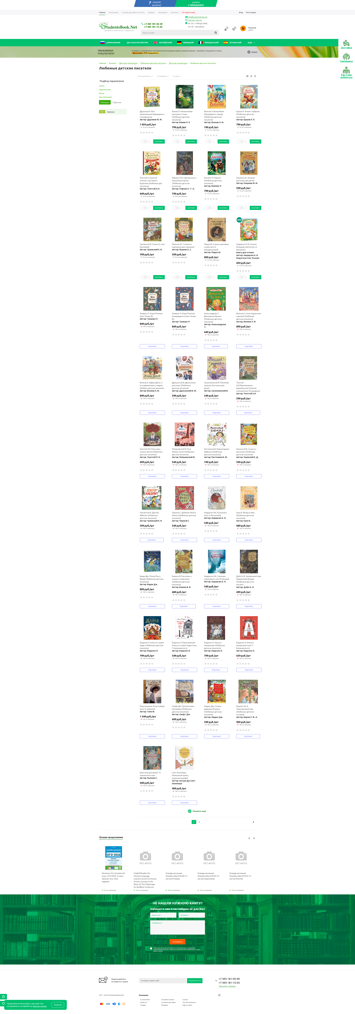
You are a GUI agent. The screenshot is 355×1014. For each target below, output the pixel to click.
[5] (152, 132)
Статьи (185, 999)
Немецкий (188, 43)
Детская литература (137, 43)
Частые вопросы (189, 1002)
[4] (149, 132)
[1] (141, 132)
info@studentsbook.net (197, 17)
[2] (144, 132)
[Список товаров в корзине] (248, 31)
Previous (249, 838)
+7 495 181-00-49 (153, 24)
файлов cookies (40, 1006)
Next (254, 838)
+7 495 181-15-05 (153, 27)
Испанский (235, 43)
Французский (211, 43)
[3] (146, 132)
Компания (143, 995)
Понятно (58, 1005)
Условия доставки (168, 1002)
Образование (113, 43)
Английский (165, 43)
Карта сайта (187, 1005)
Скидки (143, 1005)
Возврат (164, 1005)
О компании (145, 999)
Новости (143, 1002)
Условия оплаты (167, 999)
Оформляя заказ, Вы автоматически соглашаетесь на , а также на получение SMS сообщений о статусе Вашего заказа (176, 949)
